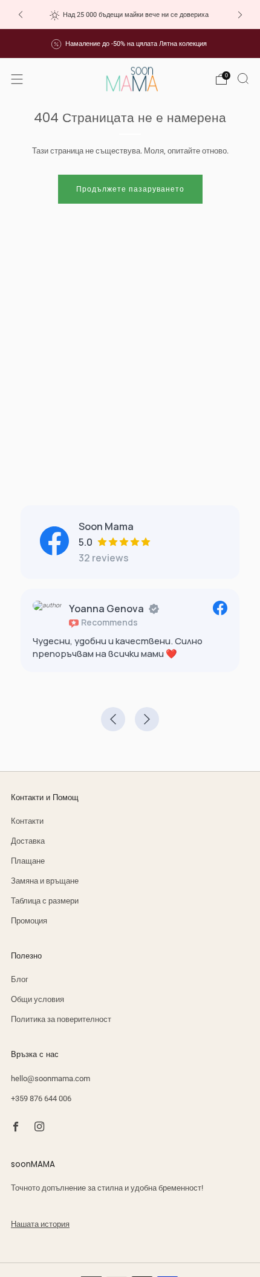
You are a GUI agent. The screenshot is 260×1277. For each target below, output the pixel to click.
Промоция (29, 920)
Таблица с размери (45, 900)
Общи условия (37, 999)
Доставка (28, 840)
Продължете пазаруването (130, 189)
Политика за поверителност (61, 1019)
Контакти (27, 821)
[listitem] (130, 14)
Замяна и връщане (45, 880)
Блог (19, 979)
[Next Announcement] (240, 14)
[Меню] (17, 79)
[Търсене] (243, 79)
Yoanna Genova (106, 608)
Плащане (28, 860)
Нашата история (40, 1224)
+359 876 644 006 (41, 1098)
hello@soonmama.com (50, 1078)
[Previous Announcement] (20, 14)
